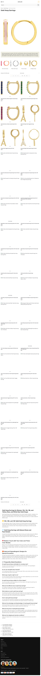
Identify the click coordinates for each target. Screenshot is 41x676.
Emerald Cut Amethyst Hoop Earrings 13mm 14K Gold (10, 198)
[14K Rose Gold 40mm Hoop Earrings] (30, 262)
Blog (2, 647)
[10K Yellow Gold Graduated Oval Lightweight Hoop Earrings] (10, 411)
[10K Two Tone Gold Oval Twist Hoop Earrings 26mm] (10, 362)
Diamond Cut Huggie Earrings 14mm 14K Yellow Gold (10, 447)
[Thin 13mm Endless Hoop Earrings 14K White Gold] (10, 337)
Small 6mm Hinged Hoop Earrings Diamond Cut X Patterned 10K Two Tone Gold (29, 198)
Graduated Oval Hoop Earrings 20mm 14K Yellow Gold (10, 248)
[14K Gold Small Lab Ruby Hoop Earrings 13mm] (10, 113)
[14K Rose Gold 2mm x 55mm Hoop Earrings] (30, 387)
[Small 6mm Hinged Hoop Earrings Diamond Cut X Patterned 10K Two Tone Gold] (30, 187)
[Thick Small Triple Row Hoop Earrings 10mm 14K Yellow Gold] (30, 411)
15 (24, 75)
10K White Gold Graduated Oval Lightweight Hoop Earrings (9, 472)
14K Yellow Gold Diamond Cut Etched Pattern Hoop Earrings (29, 472)
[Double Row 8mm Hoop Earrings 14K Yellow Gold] (10, 262)
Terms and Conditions (5, 657)
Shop (2, 648)
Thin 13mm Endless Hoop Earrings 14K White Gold (9, 348)
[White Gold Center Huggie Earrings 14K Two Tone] (10, 387)
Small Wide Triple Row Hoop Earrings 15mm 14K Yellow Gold (9, 323)
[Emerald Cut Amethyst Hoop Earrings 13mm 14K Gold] (10, 187)
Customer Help (3, 654)
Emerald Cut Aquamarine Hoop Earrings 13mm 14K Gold (29, 173)
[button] (38, 2)
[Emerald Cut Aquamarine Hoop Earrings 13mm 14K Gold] (30, 162)
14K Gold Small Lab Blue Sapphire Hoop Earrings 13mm (9, 99)
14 (22, 75)
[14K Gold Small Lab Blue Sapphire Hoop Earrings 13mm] (10, 87)
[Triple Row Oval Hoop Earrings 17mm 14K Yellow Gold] (30, 212)
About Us (2, 641)
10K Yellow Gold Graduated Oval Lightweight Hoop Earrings (9, 423)
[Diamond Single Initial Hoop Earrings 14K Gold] (30, 137)
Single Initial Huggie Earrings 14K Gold (7, 148)
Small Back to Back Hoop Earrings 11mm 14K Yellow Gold (10, 498)
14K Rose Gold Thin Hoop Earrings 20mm (28, 447)
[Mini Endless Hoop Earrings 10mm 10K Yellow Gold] (30, 238)
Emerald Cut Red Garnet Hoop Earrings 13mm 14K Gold (10, 172)
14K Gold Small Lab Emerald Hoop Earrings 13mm (29, 98)
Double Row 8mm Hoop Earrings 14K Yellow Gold (9, 273)
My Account (3, 653)
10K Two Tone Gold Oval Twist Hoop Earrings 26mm (9, 373)
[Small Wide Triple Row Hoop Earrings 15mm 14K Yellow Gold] (10, 312)
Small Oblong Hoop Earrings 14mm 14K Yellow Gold (29, 322)
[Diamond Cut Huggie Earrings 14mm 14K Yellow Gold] (10, 436)
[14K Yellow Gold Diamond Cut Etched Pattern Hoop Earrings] (30, 461)
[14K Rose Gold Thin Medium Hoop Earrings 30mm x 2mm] (30, 286)
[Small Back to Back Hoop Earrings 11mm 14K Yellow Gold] (10, 486)
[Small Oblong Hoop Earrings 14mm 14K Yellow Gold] (30, 312)
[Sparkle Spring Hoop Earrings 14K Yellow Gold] (30, 362)
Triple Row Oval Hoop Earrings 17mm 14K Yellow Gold (30, 223)
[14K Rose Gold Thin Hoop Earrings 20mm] (30, 436)
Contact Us (3, 655)
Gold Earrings (6, 8)
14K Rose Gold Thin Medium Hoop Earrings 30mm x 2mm (29, 298)
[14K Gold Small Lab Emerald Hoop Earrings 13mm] (30, 87)
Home (2, 8)
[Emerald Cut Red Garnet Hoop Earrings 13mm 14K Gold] (10, 162)
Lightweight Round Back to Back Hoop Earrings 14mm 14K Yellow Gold (30, 349)
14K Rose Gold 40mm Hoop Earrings (27, 273)
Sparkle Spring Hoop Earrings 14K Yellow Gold (28, 373)
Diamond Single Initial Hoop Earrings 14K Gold (28, 148)
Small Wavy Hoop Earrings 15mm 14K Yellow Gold (9, 297)
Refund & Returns (4, 645)
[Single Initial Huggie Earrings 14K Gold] (10, 137)
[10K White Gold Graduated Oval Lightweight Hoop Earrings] (10, 461)
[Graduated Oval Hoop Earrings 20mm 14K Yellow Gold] (10, 238)
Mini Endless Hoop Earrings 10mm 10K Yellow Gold (29, 248)
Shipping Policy (4, 644)
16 (26, 75)
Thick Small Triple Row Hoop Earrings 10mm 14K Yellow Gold (29, 423)
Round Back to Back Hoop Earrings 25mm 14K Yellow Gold (10, 224)
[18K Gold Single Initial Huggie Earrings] (30, 113)
